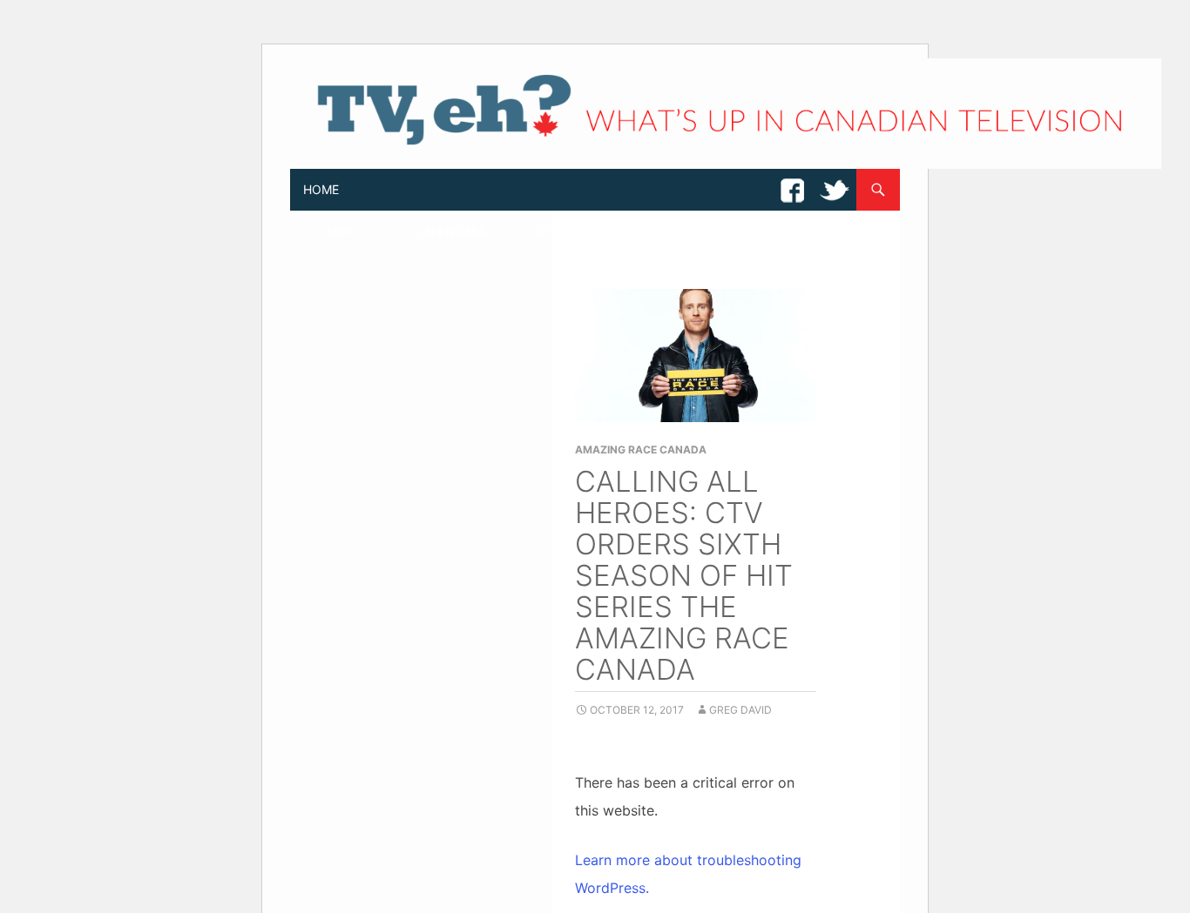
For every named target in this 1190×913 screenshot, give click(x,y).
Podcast (673, 231)
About (345, 231)
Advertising (791, 231)
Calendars (451, 231)
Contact (565, 231)
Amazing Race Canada (641, 449)
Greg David (740, 709)
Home (321, 189)
